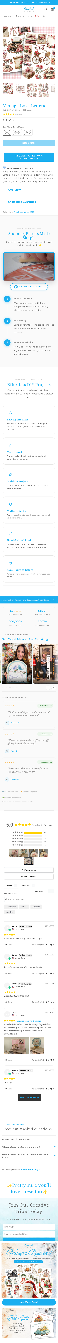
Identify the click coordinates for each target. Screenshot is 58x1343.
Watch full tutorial (31, 287)
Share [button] (9, 945)
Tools (29, 16)
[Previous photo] (48, 688)
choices (36, 906)
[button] (47, 945)
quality (9, 912)
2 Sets (16, 132)
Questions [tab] (26, 885)
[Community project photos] (29, 667)
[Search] (46, 9)
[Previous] (5, 53)
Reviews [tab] (9, 885)
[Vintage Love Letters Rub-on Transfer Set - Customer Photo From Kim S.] (14, 853)
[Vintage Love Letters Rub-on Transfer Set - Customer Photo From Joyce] (28, 861)
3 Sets (27, 132)
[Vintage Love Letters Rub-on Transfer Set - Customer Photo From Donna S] (33, 853)
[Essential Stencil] (29, 9)
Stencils (7, 16)
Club (44, 16)
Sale (37, 16)
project (24, 906)
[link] (28, 1270)
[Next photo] (53, 688)
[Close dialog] (55, 1243)
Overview (14, 189)
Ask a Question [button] (30, 876)
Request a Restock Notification (29, 157)
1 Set (6, 132)
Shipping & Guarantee (22, 201)
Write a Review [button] (30, 870)
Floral (16, 212)
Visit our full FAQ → (30, 1170)
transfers (11, 906)
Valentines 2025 (27, 212)
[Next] (53, 53)
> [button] (29, 1097)
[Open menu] (5, 9)
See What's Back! (28, 1302)
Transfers (20, 16)
